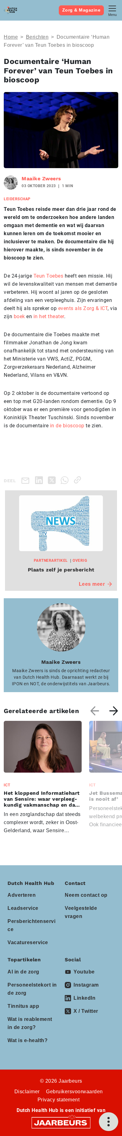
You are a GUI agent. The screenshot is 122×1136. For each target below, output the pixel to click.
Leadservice (23, 908)
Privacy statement (59, 1099)
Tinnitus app (23, 1006)
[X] (53, 480)
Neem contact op (86, 895)
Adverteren (22, 895)
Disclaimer (27, 1091)
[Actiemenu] (108, 1121)
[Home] (10, 10)
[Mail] (27, 480)
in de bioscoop (67, 426)
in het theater (48, 316)
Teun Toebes (48, 276)
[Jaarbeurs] (61, 1122)
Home (11, 37)
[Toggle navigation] (112, 10)
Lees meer (92, 584)
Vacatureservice (28, 942)
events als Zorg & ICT (83, 308)
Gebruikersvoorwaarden (74, 1091)
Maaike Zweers (41, 179)
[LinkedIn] (40, 480)
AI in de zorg (23, 971)
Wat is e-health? (28, 1040)
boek (19, 316)
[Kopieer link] (79, 480)
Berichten (37, 37)
